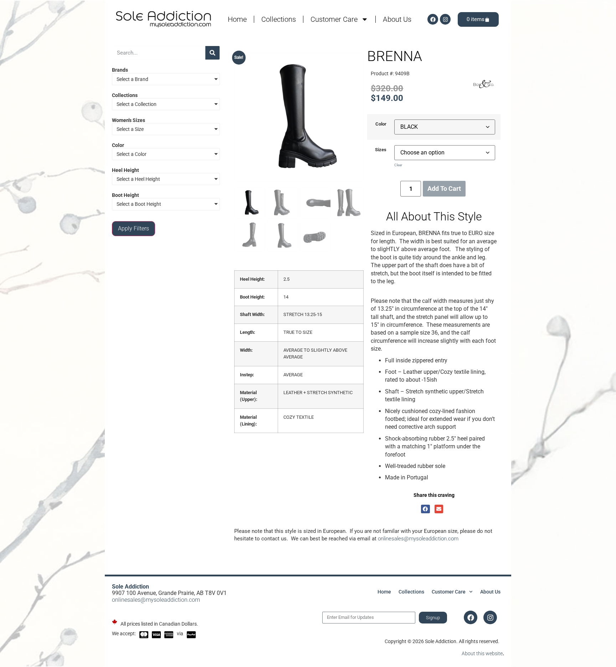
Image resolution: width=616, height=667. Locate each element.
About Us (397, 19)
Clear (398, 165)
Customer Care (334, 19)
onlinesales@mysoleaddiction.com (418, 538)
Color (380, 124)
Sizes (380, 150)
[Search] (212, 53)
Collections (278, 19)
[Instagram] (445, 19)
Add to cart (444, 188)
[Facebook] (432, 19)
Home (237, 19)
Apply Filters (133, 228)
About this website (482, 653)
